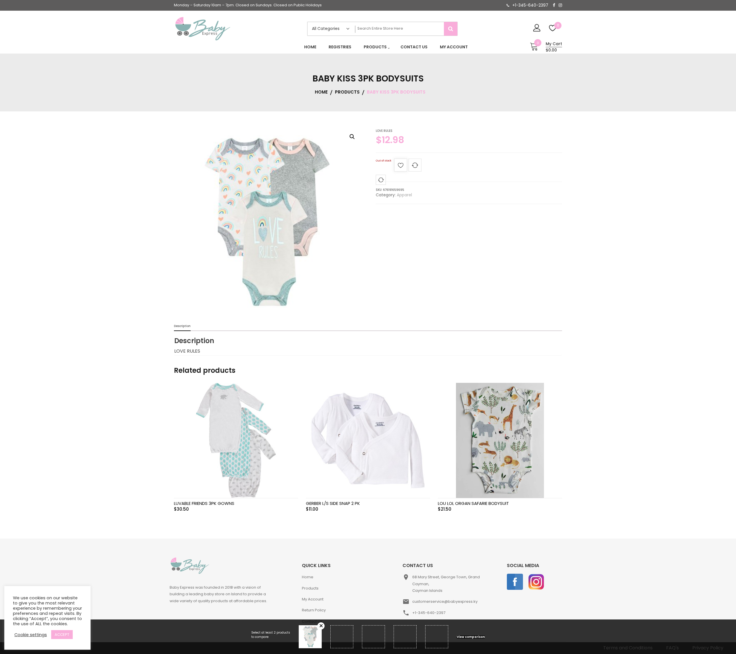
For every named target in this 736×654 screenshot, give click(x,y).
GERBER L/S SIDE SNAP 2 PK (333, 503)
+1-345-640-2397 (530, 5)
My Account (312, 599)
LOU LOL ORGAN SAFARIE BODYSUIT (473, 503)
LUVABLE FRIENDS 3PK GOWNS (204, 503)
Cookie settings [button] (30, 634)
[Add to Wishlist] (400, 167)
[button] (352, 137)
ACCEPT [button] (62, 634)
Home (307, 577)
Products (310, 588)
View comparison (471, 637)
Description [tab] (182, 326)
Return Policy (314, 610)
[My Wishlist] (552, 29)
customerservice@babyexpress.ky (445, 601)
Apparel (404, 195)
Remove (321, 626)
